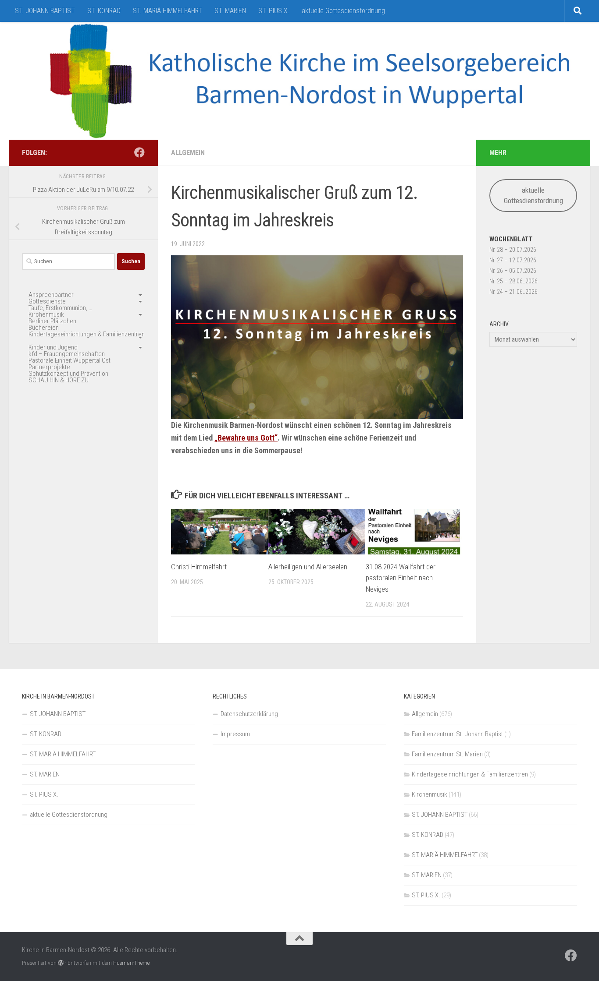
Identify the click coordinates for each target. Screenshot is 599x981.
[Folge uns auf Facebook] (139, 152)
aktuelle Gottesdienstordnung (343, 11)
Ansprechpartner (51, 295)
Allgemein (188, 152)
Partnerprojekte (49, 367)
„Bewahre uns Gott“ (246, 437)
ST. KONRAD (104, 11)
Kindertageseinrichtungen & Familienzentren (87, 334)
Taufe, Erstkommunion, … (60, 308)
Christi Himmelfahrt (199, 566)
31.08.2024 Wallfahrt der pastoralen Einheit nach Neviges (400, 577)
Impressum (235, 734)
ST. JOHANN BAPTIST (45, 11)
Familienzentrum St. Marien (447, 754)
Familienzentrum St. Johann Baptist (457, 734)
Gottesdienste (47, 301)
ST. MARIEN (230, 11)
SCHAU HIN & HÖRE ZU (59, 380)
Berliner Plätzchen (52, 321)
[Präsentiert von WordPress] (61, 963)
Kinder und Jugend (53, 347)
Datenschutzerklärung (249, 714)
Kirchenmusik (46, 314)
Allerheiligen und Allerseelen (307, 566)
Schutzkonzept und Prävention (68, 374)
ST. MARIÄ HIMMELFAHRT (167, 11)
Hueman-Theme (131, 963)
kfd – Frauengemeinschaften (67, 354)
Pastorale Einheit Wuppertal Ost (70, 360)
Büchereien (44, 328)
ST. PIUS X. (273, 11)
